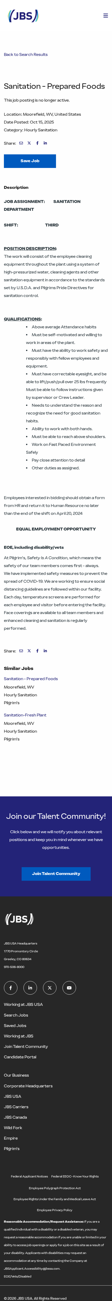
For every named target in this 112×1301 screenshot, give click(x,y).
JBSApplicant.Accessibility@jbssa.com (32, 1268)
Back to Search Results (26, 54)
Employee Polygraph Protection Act (55, 1188)
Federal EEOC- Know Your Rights (75, 1176)
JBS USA (12, 1096)
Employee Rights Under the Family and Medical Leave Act (55, 1199)
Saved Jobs (15, 1025)
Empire (11, 1138)
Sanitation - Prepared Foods (31, 678)
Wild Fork (13, 1127)
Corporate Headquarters (28, 1085)
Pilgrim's (12, 1148)
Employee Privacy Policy (54, 1210)
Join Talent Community (56, 873)
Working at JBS (18, 1036)
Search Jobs (16, 1015)
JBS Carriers (16, 1106)
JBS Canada (15, 1117)
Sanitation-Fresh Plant (25, 715)
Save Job (30, 160)
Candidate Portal (20, 1056)
